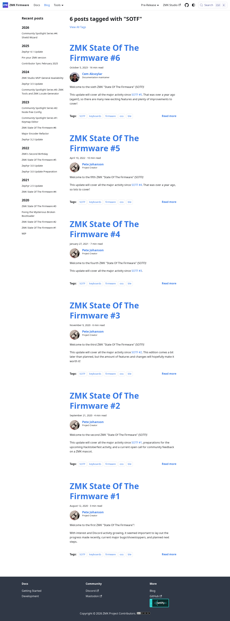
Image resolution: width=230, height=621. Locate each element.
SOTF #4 (137, 185)
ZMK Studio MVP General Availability (42, 77)
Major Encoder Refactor (35, 133)
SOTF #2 (137, 352)
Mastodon (92, 596)
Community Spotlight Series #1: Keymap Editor (40, 119)
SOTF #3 (137, 271)
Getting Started (31, 591)
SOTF (82, 116)
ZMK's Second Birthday (35, 153)
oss (122, 116)
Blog (47, 5)
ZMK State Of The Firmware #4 (39, 191)
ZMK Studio (170, 5)
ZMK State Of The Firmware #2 (39, 221)
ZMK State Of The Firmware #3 (39, 206)
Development (30, 596)
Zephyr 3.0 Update (32, 165)
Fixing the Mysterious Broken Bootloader (38, 214)
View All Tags (78, 27)
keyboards (95, 116)
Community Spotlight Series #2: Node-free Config (40, 110)
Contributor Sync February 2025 (40, 63)
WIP (24, 233)
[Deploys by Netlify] (159, 606)
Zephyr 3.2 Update (32, 139)
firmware (110, 116)
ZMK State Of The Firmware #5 (39, 159)
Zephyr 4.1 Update (32, 51)
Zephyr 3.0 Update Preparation (39, 171)
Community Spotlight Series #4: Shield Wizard (40, 35)
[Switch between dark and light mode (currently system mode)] (193, 5)
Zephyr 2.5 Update (32, 185)
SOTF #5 (137, 94)
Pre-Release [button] (148, 5)
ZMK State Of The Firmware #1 (39, 227)
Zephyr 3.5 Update (32, 83)
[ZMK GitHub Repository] (187, 5)
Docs (37, 5)
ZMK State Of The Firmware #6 (39, 127)
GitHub (154, 596)
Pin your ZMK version (34, 57)
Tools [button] (57, 5)
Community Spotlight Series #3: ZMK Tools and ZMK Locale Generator (42, 91)
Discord (91, 591)
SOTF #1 (137, 442)
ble (129, 116)
